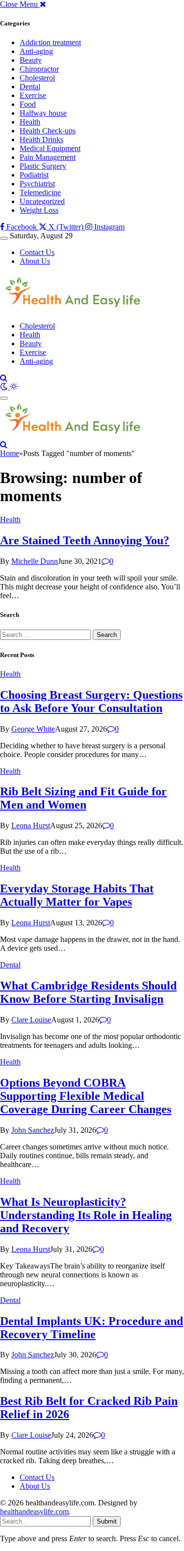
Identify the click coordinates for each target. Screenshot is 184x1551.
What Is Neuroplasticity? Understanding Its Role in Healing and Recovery (86, 1215)
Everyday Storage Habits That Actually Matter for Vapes (77, 895)
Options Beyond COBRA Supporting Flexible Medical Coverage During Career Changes (85, 1096)
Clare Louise (31, 1020)
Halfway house (43, 113)
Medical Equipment (50, 148)
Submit (107, 1521)
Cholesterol (37, 78)
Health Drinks (41, 139)
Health (30, 122)
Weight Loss (39, 210)
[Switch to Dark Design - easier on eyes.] (5, 386)
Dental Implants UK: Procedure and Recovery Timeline (91, 1328)
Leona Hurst (30, 825)
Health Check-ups (48, 131)
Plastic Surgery (43, 166)
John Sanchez (32, 1130)
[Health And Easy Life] (73, 309)
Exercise (33, 95)
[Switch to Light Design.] (14, 386)
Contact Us (37, 252)
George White (33, 729)
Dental (30, 86)
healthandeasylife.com (34, 1511)
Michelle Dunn (34, 561)
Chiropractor (39, 69)
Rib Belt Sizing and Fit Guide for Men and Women (83, 798)
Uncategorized (42, 201)
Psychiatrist (37, 183)
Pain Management (48, 157)
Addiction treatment (50, 42)
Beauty (31, 60)
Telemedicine (40, 192)
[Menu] (4, 238)
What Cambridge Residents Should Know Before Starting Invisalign (88, 992)
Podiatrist (34, 175)
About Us (35, 261)
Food (28, 104)
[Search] (3, 378)
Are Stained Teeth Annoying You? (84, 540)
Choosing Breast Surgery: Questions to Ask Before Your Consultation (91, 701)
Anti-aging (36, 51)
